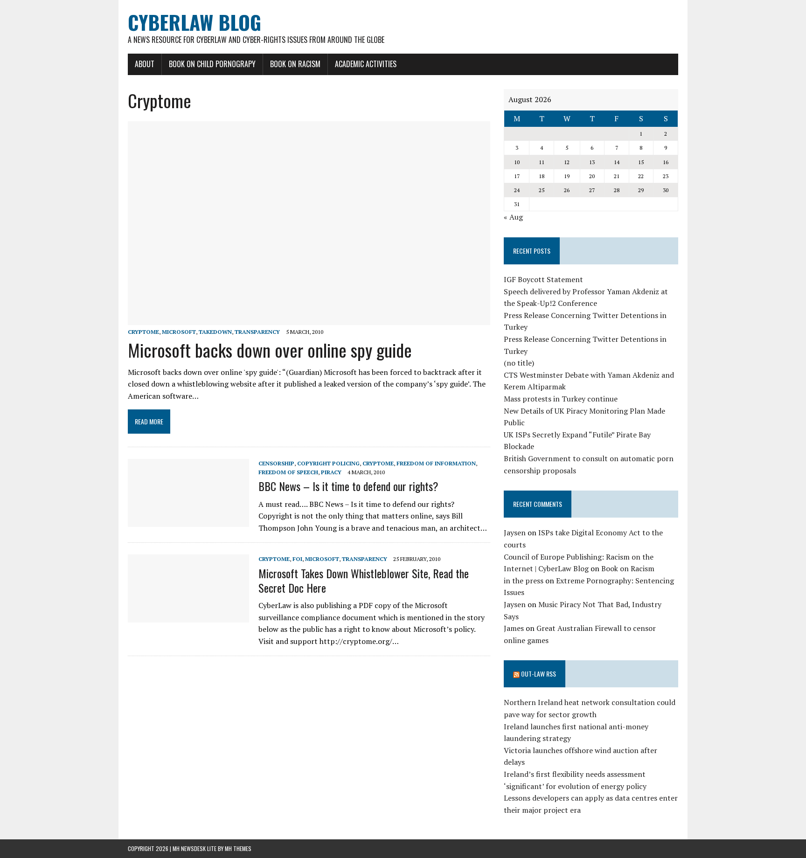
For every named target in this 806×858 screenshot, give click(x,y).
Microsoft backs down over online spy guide (270, 350)
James (514, 628)
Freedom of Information (436, 463)
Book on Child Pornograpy (212, 63)
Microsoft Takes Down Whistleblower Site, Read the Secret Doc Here (363, 580)
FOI (297, 558)
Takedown (215, 331)
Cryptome (143, 331)
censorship (276, 463)
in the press (523, 580)
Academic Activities (365, 63)
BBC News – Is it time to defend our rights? (348, 485)
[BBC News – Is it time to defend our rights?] (188, 520)
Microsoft (179, 331)
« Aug (513, 217)
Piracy (331, 472)
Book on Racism (295, 63)
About (144, 63)
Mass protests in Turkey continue (561, 399)
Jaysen (515, 532)
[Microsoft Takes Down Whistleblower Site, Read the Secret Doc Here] (188, 616)
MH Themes (238, 848)
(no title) (519, 363)
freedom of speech (288, 472)
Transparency (257, 331)
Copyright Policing (328, 463)
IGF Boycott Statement (543, 279)
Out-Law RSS (538, 673)
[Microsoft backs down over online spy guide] (309, 319)
